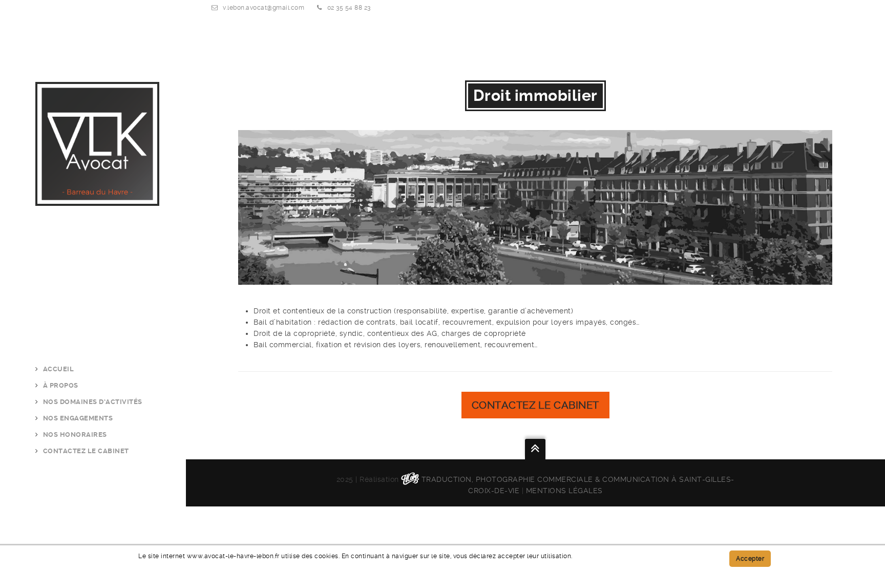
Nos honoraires (75, 434)
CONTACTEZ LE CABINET (86, 451)
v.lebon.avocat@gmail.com (263, 7)
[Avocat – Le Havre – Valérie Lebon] (97, 200)
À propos (60, 385)
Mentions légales (564, 490)
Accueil (58, 369)
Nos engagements (78, 418)
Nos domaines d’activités (92, 402)
